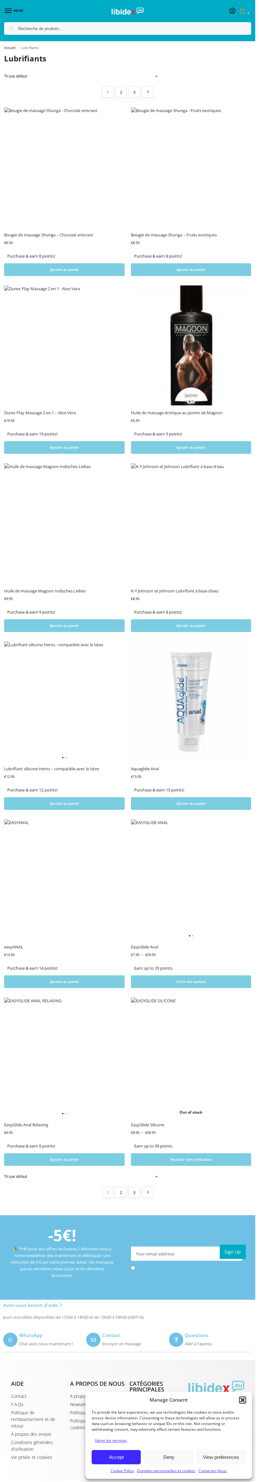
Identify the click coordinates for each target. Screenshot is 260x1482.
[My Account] (232, 11)
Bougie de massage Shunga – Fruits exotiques (174, 235)
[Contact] (93, 1340)
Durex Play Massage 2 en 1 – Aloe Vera (40, 413)
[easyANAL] (64, 879)
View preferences (221, 1457)
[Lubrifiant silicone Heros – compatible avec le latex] (64, 701)
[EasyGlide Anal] (191, 879)
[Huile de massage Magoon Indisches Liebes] (64, 523)
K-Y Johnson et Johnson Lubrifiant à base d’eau (174, 591)
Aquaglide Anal (145, 769)
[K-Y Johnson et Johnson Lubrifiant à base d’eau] (191, 523)
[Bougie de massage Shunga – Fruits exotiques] (191, 167)
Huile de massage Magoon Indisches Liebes (45, 591)
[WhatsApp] (10, 1340)
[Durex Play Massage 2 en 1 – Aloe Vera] (64, 345)
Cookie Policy (122, 1470)
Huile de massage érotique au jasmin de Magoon (177, 413)
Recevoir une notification (191, 1159)
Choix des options (191, 981)
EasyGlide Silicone (147, 1125)
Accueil (10, 47)
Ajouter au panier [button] (64, 269)
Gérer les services (111, 1440)
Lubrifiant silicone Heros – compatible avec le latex (51, 769)
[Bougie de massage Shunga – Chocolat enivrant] (64, 167)
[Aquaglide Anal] (191, 701)
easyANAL (13, 947)
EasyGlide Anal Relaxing (26, 1125)
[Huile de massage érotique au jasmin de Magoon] (191, 345)
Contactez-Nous (212, 1470)
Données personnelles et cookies (166, 1470)
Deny (168, 1457)
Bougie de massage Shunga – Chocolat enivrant (48, 235)
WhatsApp (30, 1335)
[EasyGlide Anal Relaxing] (64, 1057)
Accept (116, 1457)
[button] (242, 1400)
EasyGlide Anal (144, 947)
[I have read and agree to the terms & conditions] (188, 1268)
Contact (111, 1335)
